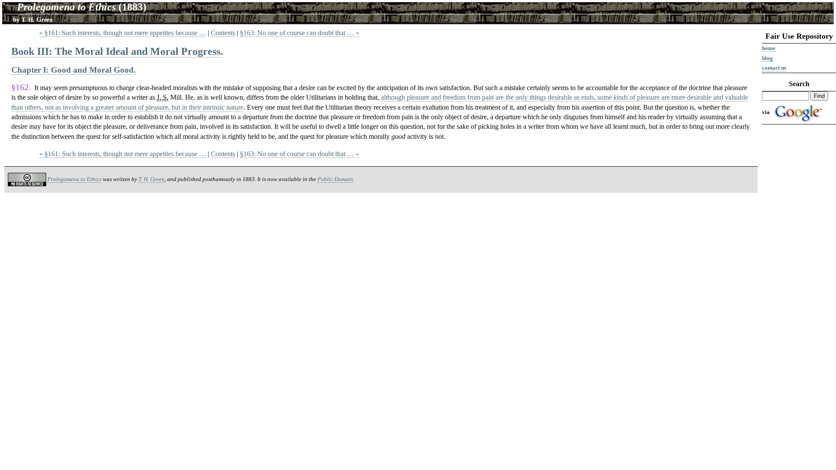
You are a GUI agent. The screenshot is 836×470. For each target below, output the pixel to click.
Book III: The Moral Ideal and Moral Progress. (117, 51)
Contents (223, 33)
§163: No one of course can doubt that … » (299, 33)
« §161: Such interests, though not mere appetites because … (122, 33)
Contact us (774, 67)
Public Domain (335, 179)
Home (768, 48)
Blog (767, 58)
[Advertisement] (799, 262)
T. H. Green (151, 179)
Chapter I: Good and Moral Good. (73, 69)
